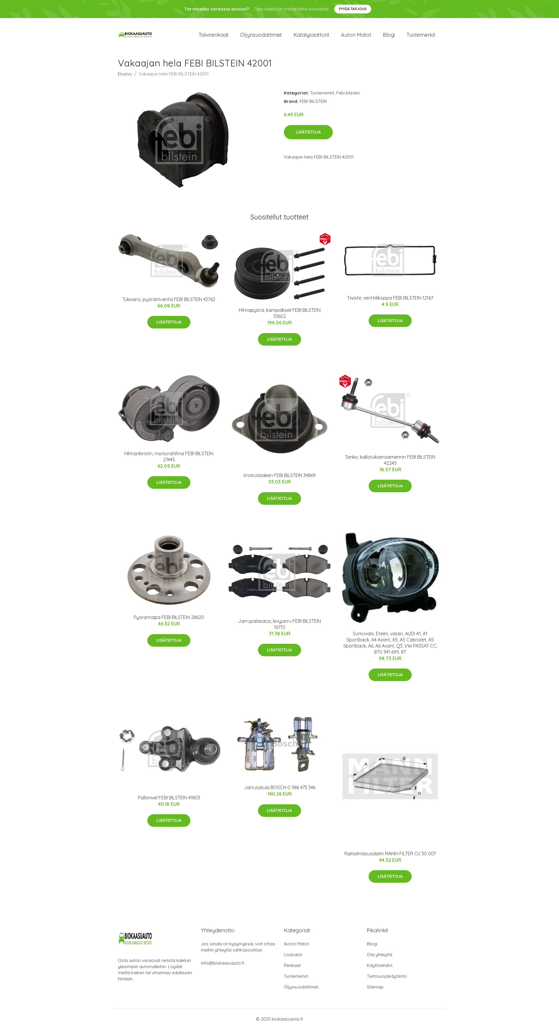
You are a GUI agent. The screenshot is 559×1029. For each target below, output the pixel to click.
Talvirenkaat (214, 34)
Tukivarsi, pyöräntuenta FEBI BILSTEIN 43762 (169, 299)
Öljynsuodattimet (261, 34)
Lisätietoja (308, 132)
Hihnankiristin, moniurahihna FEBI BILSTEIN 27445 (168, 456)
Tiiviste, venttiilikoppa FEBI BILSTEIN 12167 (390, 298)
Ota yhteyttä (379, 954)
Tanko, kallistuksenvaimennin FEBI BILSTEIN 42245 (390, 460)
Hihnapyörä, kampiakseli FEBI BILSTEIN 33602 (280, 313)
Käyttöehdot (379, 965)
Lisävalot (293, 954)
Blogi (389, 34)
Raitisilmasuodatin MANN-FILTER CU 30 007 (390, 853)
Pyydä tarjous (353, 9)
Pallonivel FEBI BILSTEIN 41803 (169, 798)
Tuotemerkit (420, 34)
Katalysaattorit (311, 34)
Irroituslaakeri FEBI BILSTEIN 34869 (280, 475)
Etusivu (125, 74)
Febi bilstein (348, 93)
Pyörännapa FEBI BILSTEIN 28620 (169, 617)
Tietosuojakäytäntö (387, 976)
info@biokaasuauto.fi (222, 963)
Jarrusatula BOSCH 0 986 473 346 (279, 787)
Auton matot (356, 34)
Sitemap (375, 987)
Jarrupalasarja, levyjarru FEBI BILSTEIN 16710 (279, 624)
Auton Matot (296, 944)
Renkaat (292, 965)
